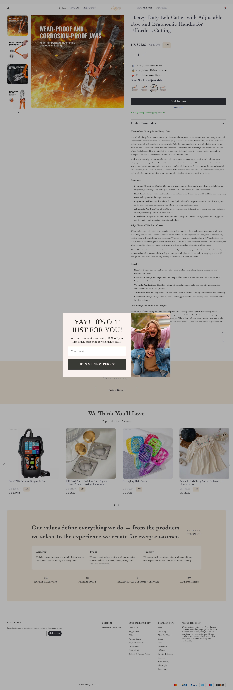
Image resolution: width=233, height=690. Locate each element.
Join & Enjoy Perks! (97, 364)
